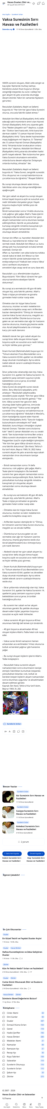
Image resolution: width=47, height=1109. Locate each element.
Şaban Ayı (11, 1072)
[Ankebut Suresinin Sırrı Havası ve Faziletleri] (8, 828)
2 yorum (25, 841)
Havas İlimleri (16, 948)
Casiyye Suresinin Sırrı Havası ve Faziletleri (27, 812)
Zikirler (5, 964)
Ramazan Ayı (13, 1048)
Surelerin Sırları (14, 724)
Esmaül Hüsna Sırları (16, 1024)
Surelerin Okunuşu (16, 1064)
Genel (9, 1028)
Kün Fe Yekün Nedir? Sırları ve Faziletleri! (22, 968)
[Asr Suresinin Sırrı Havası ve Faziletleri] (8, 797)
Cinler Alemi (12, 1013)
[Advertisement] (23, 57)
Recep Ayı (11, 1052)
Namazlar (11, 1044)
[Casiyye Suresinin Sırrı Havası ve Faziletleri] (8, 812)
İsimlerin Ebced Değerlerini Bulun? (19, 998)
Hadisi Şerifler (13, 1032)
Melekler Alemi (14, 1040)
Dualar (5, 934)
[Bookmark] (14, 731)
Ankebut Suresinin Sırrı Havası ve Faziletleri (27, 828)
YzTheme (6, 1098)
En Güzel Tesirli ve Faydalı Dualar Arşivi (21, 938)
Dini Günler (12, 1017)
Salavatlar (11, 1060)
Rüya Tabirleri (13, 1056)
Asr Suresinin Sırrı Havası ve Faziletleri (30, 797)
